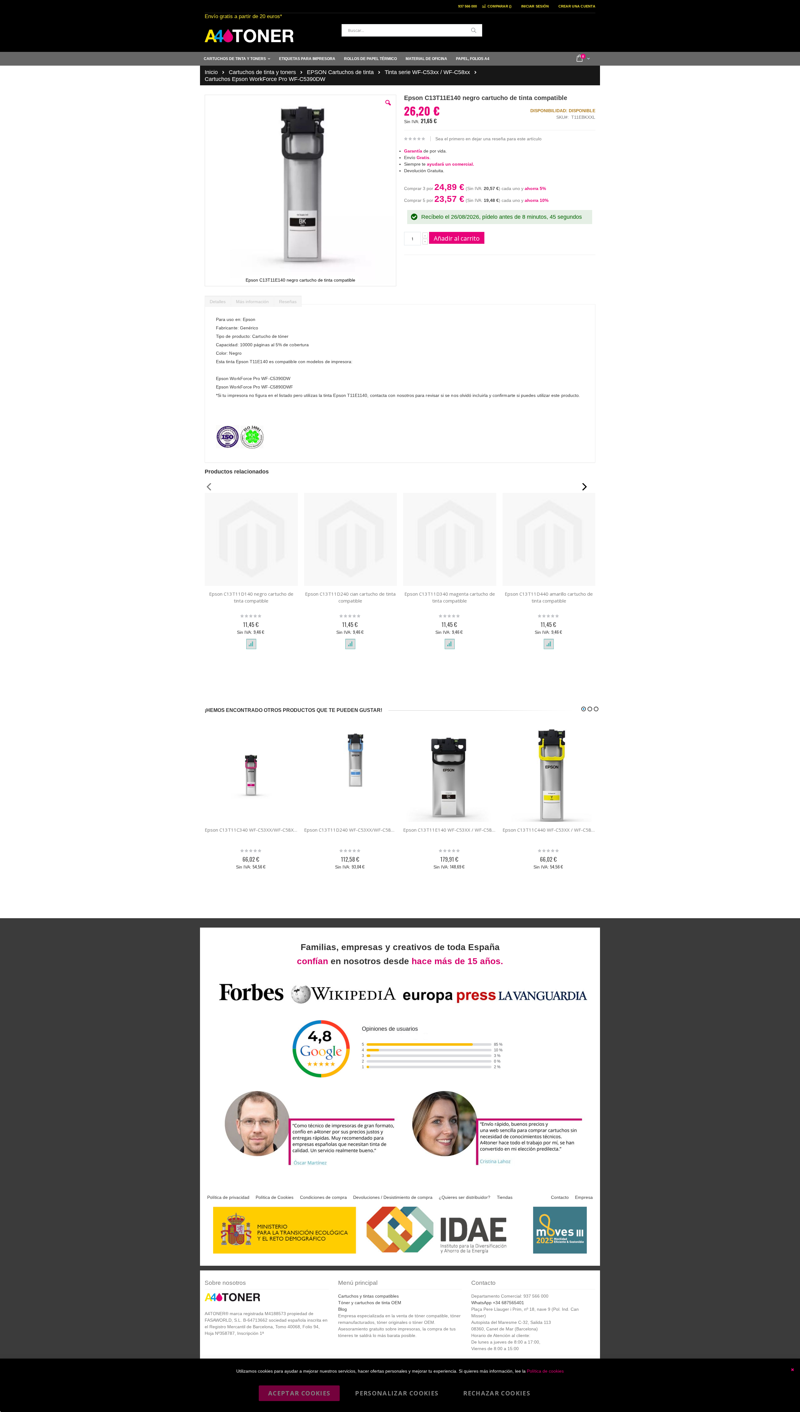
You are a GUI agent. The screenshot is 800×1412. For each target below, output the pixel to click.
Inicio (211, 72)
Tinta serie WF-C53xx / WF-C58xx (427, 72)
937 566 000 (467, 6)
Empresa (584, 1197)
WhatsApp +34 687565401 (497, 1302)
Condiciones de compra (323, 1197)
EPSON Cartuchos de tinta (340, 72)
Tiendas (504, 1197)
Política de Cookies (274, 1197)
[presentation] (218, 300)
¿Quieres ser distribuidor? (464, 1197)
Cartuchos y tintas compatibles (368, 1296)
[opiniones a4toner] (306, 1166)
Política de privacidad (228, 1197)
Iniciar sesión (535, 6)
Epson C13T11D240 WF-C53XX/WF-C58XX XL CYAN (350, 830)
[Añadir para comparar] (251, 644)
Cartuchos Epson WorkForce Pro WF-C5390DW (265, 79)
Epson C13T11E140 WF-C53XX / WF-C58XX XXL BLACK (449, 830)
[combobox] (412, 30)
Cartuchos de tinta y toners (262, 72)
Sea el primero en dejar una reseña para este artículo (488, 138)
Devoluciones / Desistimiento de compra (392, 1197)
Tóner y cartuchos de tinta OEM (369, 1302)
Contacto (560, 1197)
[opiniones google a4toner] (400, 1004)
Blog (342, 1309)
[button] (388, 107)
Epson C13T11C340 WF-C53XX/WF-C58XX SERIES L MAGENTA (251, 830)
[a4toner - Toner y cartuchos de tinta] (249, 36)
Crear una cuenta (576, 6)
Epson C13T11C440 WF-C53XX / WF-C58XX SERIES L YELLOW (549, 830)
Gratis (423, 157)
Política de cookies (545, 1371)
